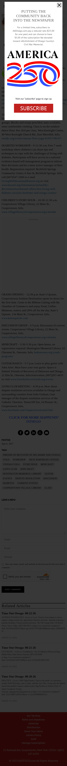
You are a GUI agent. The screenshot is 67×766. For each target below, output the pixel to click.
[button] (59, 5)
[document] (33, 383)
